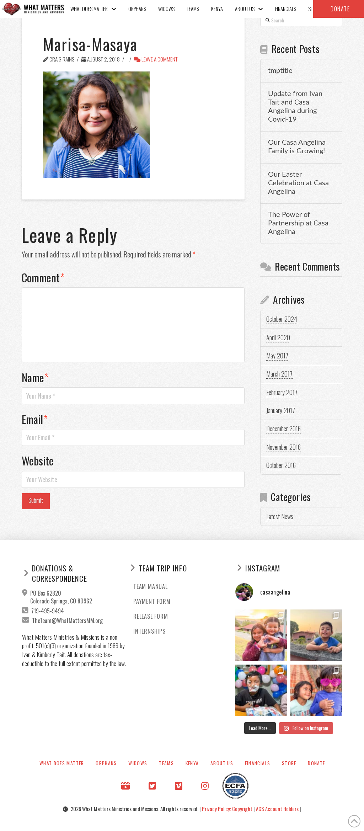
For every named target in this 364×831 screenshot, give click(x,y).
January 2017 (280, 410)
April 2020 (278, 337)
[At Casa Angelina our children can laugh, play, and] (261, 635)
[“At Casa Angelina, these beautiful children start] (316, 690)
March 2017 (279, 373)
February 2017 (282, 392)
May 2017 (277, 355)
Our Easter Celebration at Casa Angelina (298, 183)
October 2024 (281, 319)
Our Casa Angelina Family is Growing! (297, 147)
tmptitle (280, 70)
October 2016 (281, 465)
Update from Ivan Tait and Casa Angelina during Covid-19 (295, 106)
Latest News (279, 516)
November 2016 (283, 447)
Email (35, 419)
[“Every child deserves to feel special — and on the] (261, 690)
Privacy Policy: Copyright (227, 809)
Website (38, 460)
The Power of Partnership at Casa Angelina (298, 223)
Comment (43, 277)
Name (35, 377)
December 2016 (283, 428)
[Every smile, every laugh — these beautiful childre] (316, 635)
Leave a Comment (159, 59)
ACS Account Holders (278, 809)
